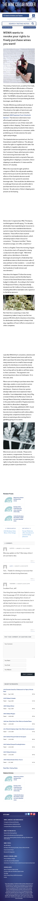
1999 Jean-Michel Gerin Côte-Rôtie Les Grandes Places (17, 721)
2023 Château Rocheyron (9, 752)
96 (33, 724)
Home (5, 877)
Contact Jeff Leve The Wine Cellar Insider (14, 871)
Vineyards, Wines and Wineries (11, 822)
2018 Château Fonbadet (9, 698)
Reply (32, 561)
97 (33, 731)
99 (33, 716)
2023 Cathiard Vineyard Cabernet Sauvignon (14, 736)
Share (29, 19)
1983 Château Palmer (8, 706)
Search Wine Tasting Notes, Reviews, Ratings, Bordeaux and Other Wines (18, 838)
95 (33, 694)
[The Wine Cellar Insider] (19, 4)
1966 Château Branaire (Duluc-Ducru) (13, 759)
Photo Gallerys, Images (9, 858)
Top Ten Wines (7, 845)
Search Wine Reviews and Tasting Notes (13, 835)
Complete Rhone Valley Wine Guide (12, 826)
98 (33, 708)
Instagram (34, 814)
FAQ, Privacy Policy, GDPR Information (13, 875)
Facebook (26, 814)
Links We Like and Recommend (11, 860)
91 (33, 701)
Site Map (6, 873)
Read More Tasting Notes (10, 768)
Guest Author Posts (9, 849)
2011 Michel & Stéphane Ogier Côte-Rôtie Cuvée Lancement (18, 729)
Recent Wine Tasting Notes (7, 27)
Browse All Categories (9, 852)
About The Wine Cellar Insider (11, 869)
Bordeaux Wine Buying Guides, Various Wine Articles (16, 847)
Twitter (28, 814)
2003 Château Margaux (9, 713)
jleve (11, 566)
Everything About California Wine (12, 824)
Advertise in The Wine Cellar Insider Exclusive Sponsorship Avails (19, 863)
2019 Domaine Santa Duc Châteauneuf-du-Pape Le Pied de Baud (18, 690)
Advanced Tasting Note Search (30, 27)
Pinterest (31, 814)
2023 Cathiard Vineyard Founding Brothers (14, 744)
